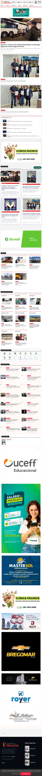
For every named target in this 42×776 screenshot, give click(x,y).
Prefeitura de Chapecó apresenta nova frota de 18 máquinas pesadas (13, 404)
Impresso (14, 5)
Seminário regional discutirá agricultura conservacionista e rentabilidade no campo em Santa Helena (34, 326)
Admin (3, 762)
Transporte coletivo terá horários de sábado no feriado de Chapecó (21, 283)
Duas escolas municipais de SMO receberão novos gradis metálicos (31, 214)
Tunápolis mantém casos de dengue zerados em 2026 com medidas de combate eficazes (34, 308)
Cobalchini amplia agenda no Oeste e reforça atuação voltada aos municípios (13, 429)
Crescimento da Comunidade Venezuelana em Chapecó (32, 412)
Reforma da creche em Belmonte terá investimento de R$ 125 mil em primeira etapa (20, 344)
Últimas (7, 5)
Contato (31, 5)
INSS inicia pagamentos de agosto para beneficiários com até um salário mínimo (34, 386)
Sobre (19, 5)
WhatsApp (13, 756)
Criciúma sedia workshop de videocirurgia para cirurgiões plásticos (13, 386)
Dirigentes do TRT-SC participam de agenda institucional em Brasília (12, 370)
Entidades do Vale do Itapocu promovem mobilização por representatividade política (32, 429)
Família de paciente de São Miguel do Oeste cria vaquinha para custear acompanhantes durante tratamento (23, 136)
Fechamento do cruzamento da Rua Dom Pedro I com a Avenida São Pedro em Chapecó (6, 283)
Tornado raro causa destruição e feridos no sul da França (33, 420)
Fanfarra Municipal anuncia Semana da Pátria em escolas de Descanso (20, 308)
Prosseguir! (25, 773)
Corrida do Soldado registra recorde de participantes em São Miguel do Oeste (20, 124)
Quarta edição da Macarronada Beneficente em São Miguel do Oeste (10, 216)
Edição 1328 (9, 439)
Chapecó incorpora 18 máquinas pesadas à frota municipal (33, 404)
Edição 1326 (32, 762)
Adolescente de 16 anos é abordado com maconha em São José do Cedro (20, 325)
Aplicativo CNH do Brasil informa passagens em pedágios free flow (20, 265)
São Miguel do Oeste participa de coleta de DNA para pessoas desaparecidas (12, 420)
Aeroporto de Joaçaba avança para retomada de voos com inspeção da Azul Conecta (34, 267)
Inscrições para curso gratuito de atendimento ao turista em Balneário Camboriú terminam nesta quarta (13, 395)
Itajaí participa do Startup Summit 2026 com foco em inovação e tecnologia (19, 121)
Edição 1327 (32, 755)
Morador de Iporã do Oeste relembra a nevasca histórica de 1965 (6, 325)
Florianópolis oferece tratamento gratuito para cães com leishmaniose (13, 412)
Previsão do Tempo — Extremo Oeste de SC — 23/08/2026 (16, 128)
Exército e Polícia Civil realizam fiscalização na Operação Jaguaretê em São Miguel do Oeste (20, 45)
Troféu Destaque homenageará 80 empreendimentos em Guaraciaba (6, 344)
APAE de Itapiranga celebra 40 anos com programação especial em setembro (6, 308)
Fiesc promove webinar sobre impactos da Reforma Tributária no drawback (19, 132)
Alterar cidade (37, 167)
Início (2, 5)
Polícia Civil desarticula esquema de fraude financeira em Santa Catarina (33, 395)
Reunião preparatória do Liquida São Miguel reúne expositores (31, 187)
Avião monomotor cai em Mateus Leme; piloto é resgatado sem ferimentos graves (7, 267)
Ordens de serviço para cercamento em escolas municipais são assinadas (14, 111)
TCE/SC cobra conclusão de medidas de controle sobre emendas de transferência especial (34, 378)
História (25, 5)
